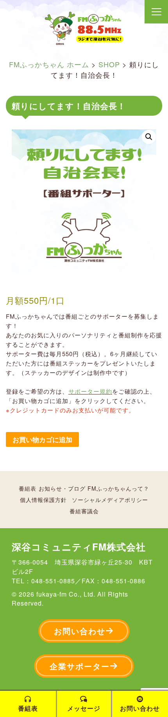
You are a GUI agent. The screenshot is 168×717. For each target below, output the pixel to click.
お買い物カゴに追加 (42, 439)
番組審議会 (84, 511)
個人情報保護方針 (43, 500)
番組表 (27, 488)
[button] (149, 137)
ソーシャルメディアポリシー (110, 500)
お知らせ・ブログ (62, 488)
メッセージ (83, 708)
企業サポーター (80, 666)
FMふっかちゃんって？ (118, 488)
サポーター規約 (90, 391)
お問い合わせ (79, 630)
